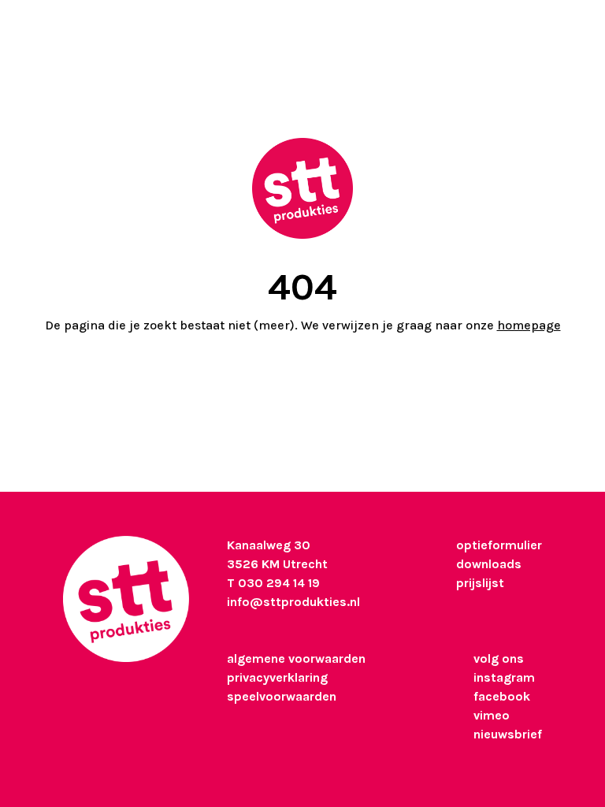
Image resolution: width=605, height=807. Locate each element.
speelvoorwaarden (281, 696)
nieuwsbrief (507, 734)
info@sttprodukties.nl (293, 601)
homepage (529, 325)
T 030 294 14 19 (273, 582)
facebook (501, 696)
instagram (504, 677)
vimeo (491, 715)
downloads (488, 563)
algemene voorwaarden (296, 658)
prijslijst (480, 582)
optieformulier (499, 544)
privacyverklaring (277, 677)
